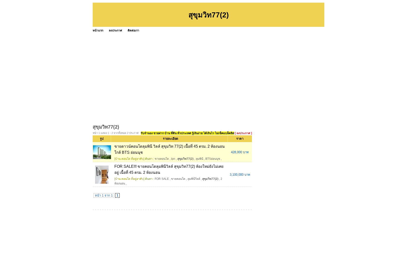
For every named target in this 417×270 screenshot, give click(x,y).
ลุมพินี (199, 159)
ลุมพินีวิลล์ (194, 179)
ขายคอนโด (162, 159)
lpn (173, 159)
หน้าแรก (98, 30)
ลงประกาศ (115, 30)
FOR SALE (162, 179)
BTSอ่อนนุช (212, 159)
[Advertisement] (237, 70)
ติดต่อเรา (133, 30)
